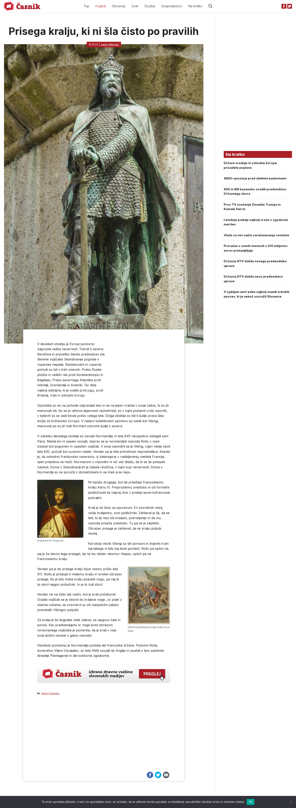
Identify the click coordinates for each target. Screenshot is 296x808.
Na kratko (195, 6)
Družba (149, 6)
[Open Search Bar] (210, 6)
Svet (134, 6)
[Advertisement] (103, 735)
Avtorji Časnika (50, 693)
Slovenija (118, 6)
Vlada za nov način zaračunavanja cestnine (256, 235)
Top (86, 6)
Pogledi (100, 6)
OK (251, 801)
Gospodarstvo (171, 6)
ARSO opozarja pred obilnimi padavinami (255, 178)
